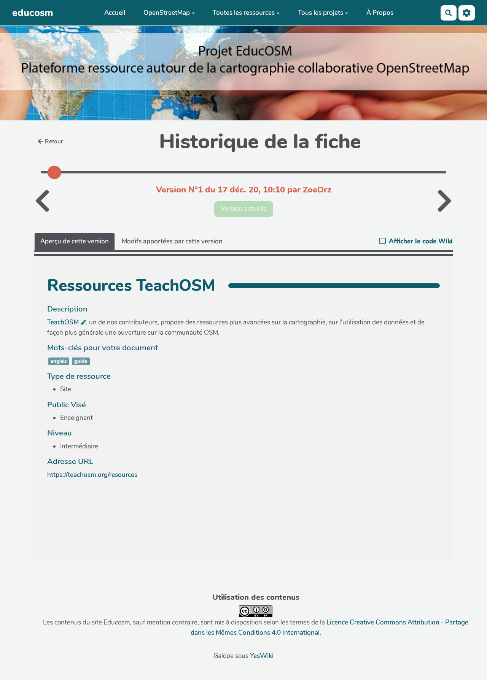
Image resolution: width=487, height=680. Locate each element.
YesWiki (262, 655)
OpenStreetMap (166, 12)
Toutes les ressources (244, 12)
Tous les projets (320, 12)
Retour (54, 141)
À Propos (379, 12)
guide (80, 361)
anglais (59, 361)
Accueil (114, 12)
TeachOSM (63, 322)
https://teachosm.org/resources (92, 474)
